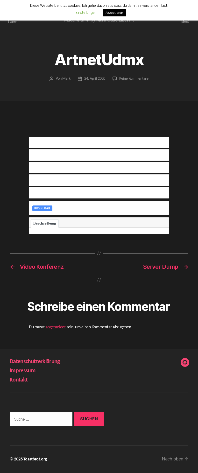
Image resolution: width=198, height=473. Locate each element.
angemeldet (56, 327)
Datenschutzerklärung (35, 362)
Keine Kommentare (133, 79)
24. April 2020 (94, 79)
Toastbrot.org (35, 459)
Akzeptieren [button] (114, 12)
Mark (66, 79)
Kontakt (19, 380)
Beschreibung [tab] (44, 223)
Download (42, 208)
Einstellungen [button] (86, 12)
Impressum (22, 371)
